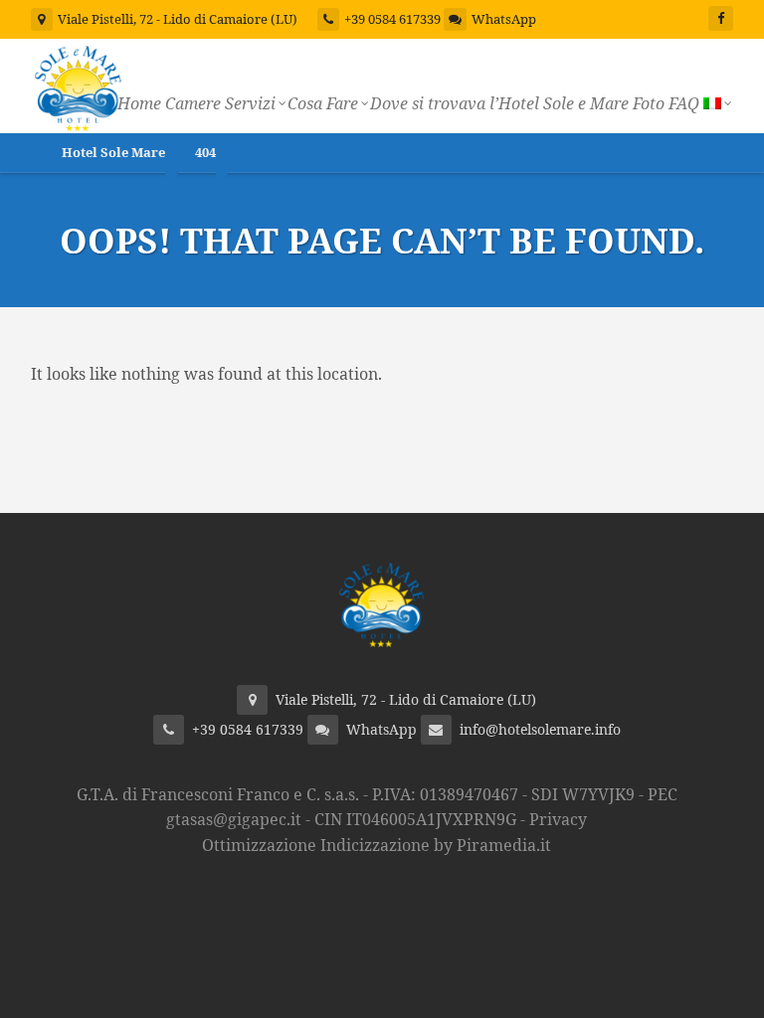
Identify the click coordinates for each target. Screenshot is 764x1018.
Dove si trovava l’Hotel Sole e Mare (499, 103)
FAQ (683, 103)
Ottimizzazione (259, 845)
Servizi (250, 103)
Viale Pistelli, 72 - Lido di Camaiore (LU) (176, 19)
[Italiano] (716, 103)
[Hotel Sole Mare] (78, 85)
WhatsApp (504, 19)
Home (139, 103)
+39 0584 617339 (392, 19)
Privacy (558, 819)
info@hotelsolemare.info (540, 729)
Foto (649, 103)
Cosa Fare (322, 103)
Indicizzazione (375, 845)
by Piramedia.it (492, 845)
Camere (193, 103)
